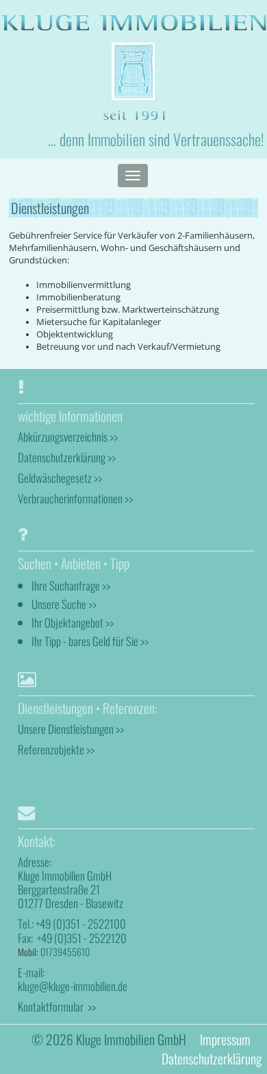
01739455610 (65, 951)
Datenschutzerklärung (212, 1059)
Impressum (225, 1039)
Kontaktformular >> (57, 1006)
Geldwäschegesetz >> (60, 477)
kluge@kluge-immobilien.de (72, 985)
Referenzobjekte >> (56, 749)
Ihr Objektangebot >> (72, 622)
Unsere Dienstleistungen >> (71, 728)
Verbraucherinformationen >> (75, 498)
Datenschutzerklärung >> (67, 457)
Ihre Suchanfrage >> (70, 585)
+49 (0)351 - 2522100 (81, 923)
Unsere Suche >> (64, 603)
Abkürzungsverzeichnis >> (68, 436)
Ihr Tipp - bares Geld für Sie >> (90, 640)
